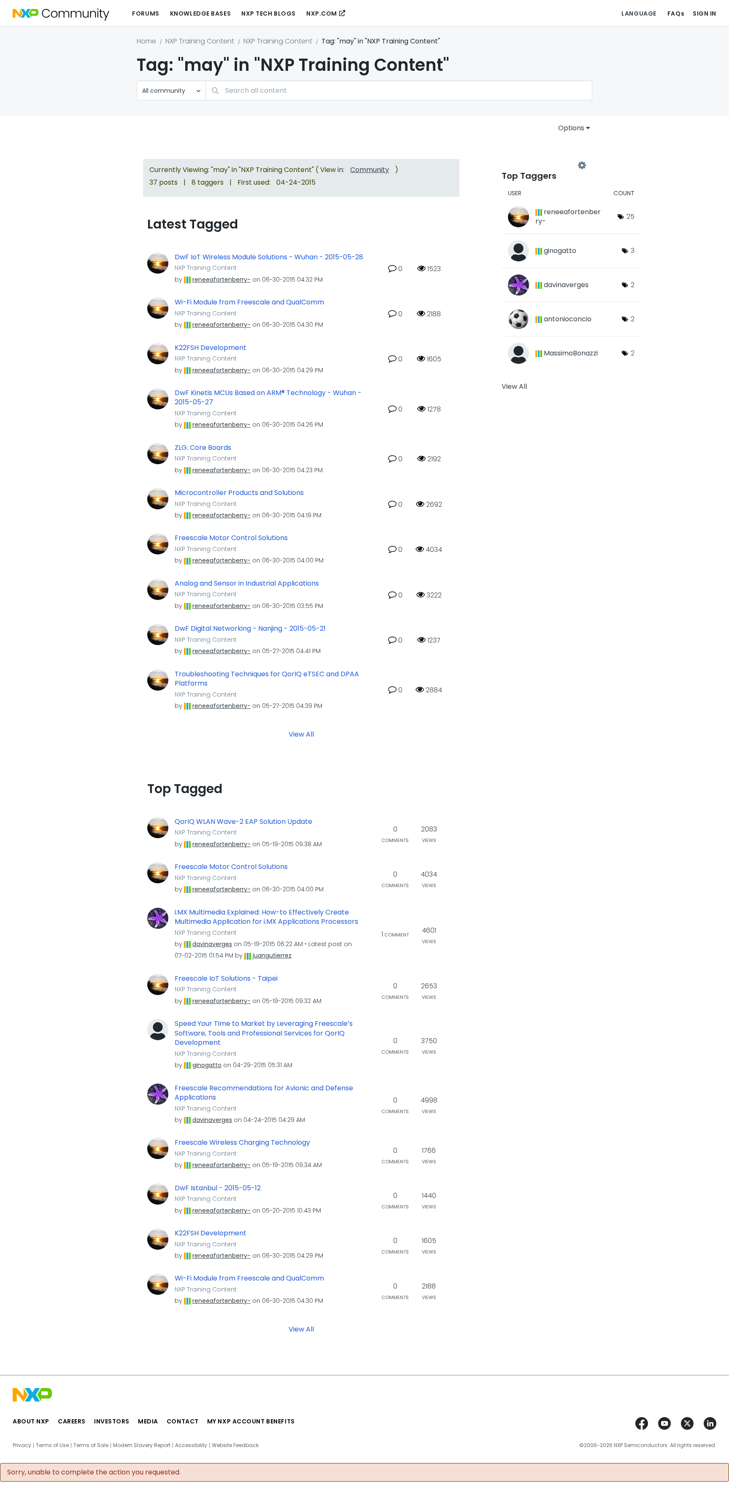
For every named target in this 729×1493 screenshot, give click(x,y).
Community (369, 170)
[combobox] (398, 90)
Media (148, 1421)
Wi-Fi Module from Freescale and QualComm (249, 302)
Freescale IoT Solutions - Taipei (226, 978)
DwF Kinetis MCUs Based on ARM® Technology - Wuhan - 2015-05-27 (268, 397)
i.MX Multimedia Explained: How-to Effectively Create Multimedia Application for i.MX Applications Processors (266, 917)
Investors (112, 1421)
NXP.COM (321, 13)
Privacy (22, 1445)
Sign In (704, 13)
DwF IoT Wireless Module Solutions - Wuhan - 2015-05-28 (269, 257)
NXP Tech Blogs (268, 13)
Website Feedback (235, 1445)
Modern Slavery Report (141, 1445)
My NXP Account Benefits (251, 1421)
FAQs (675, 13)
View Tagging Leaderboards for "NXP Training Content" (541, 165)
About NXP (31, 1421)
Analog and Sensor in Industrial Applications (247, 583)
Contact (183, 1421)
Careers (72, 1421)
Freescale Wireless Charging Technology (242, 1142)
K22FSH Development (210, 347)
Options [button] (571, 128)
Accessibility (191, 1445)
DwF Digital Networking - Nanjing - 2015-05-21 (250, 628)
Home (146, 41)
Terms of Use (52, 1445)
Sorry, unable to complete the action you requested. (94, 1472)
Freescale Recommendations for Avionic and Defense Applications (264, 1093)
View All (301, 734)
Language (638, 13)
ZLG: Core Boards (203, 447)
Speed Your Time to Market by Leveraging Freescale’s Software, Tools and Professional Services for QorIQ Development (264, 1033)
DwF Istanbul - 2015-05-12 (218, 1188)
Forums (145, 13)
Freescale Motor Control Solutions (231, 538)
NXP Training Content (199, 41)
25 (630, 216)
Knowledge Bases (200, 13)
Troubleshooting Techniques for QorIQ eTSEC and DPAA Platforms (267, 679)
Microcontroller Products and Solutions (239, 493)
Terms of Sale (90, 1445)
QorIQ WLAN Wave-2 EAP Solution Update (243, 821)
